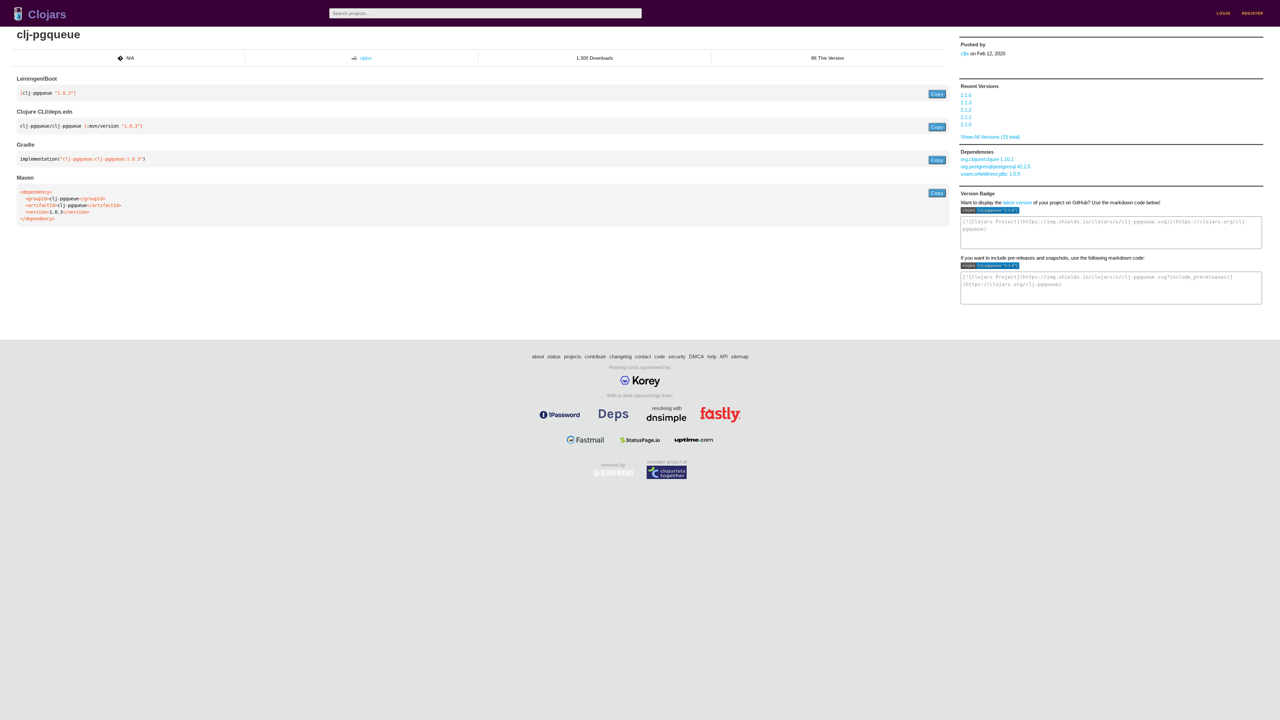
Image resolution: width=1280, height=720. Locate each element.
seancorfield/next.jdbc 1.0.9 (990, 174)
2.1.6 (966, 95)
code (659, 356)
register (1252, 13)
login (1223, 13)
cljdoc (366, 58)
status (554, 356)
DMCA (696, 356)
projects (572, 356)
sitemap (739, 356)
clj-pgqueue (48, 34)
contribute (595, 356)
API (724, 356)
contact (643, 356)
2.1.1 (966, 117)
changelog (620, 356)
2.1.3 (966, 102)
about (538, 356)
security (677, 356)
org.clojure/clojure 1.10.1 (987, 159)
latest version (1017, 202)
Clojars (47, 14)
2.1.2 (966, 110)
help (711, 356)
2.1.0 (966, 124)
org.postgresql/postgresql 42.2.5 (995, 166)
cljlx (965, 53)
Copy (937, 94)
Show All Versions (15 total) (990, 137)
